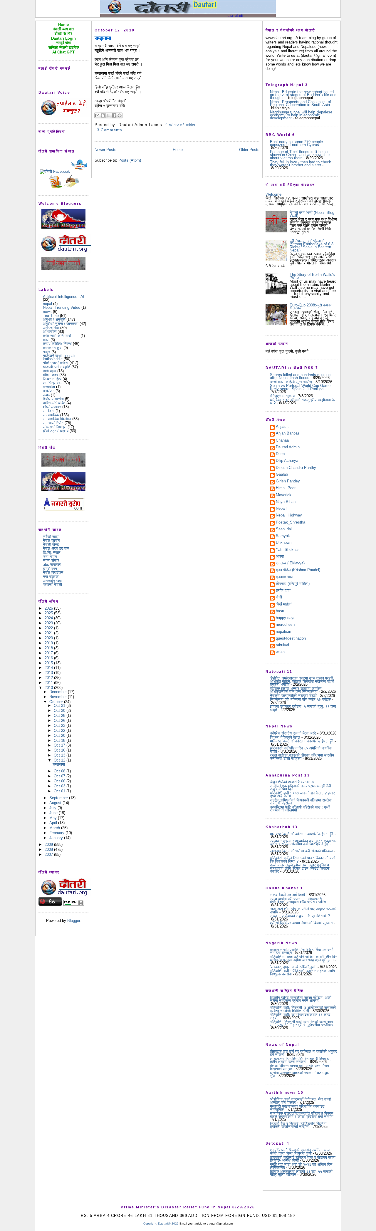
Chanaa (282, 440)
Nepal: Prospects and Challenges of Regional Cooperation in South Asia (300, 103)
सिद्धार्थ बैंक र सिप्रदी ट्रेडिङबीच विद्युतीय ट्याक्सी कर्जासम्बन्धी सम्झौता (298, 1125)
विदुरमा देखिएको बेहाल (285, 737)
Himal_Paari (286, 488)
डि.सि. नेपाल (52, 552)
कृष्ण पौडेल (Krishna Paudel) (298, 570)
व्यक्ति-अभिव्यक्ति (54, 403)
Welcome (273, 194)
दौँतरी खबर (50, 375)
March (55, 828)
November (58, 697)
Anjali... (282, 427)
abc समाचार (52, 564)
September (59, 798)
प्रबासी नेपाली (52, 584)
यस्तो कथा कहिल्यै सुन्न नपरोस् (291, 382)
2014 (49, 667)
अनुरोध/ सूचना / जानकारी (60, 323)
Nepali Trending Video (61, 307)
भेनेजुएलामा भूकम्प (282, 396)
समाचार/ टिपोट (53, 423)
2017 (49, 653)
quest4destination (291, 638)
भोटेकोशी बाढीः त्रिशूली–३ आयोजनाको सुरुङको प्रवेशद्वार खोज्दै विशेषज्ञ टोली (303, 1009)
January (56, 838)
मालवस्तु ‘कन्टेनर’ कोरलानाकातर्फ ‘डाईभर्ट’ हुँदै (301, 741)
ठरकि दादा (283, 591)
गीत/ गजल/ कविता (55, 362)
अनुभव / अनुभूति (54, 319)
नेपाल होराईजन (53, 572)
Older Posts (249, 149)
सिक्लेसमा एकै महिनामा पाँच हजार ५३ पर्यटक (300, 699)
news (47, 311)
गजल (46, 352)
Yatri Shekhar (287, 550)
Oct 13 (60, 755)
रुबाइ (46, 395)
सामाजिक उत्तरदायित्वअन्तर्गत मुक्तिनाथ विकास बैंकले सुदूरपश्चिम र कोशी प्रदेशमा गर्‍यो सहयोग (301, 1114)
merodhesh (285, 625)
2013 (49, 672)
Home (178, 149)
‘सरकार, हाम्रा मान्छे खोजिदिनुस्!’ (293, 967)
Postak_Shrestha (290, 522)
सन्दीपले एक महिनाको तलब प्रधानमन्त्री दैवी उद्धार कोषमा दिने (300, 787)
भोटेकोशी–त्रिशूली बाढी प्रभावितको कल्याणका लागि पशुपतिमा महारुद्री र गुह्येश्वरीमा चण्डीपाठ (301, 1023)
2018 (49, 648)
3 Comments (109, 130)
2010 (49, 687)
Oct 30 (60, 710)
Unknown (283, 543)
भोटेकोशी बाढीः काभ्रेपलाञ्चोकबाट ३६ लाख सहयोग (300, 1016)
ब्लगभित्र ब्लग (52, 383)
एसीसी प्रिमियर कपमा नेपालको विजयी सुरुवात (301, 923)
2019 (49, 643)
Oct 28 (60, 715)
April (53, 823)
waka (280, 652)
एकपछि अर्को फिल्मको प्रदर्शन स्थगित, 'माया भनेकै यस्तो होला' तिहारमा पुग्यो (300, 1151)
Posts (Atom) (129, 160)
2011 (49, 682)
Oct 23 (60, 725)
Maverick (283, 495)
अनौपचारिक (51, 328)
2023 (49, 623)
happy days (286, 618)
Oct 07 (60, 776)
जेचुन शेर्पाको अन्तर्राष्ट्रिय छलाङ (292, 782)
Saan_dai (284, 529)
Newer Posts (105, 149)
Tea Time (51, 315)
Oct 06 (60, 781)
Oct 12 (60, 760)
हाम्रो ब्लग (50, 568)
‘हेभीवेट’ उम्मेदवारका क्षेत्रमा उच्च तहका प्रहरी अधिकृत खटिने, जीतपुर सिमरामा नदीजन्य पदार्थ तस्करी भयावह (302, 681)
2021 (49, 633)
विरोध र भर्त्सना (53, 399)
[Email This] (97, 115)
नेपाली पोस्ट (51, 544)
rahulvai (282, 645)
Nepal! (281, 509)
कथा (46, 340)
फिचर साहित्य (52, 379)
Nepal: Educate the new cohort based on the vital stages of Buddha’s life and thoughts (303, 95)
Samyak (283, 536)
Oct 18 (60, 740)
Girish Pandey (288, 481)
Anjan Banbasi (288, 433)
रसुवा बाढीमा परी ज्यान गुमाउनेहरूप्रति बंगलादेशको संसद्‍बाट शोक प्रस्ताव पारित (298, 900)
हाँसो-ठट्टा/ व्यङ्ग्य (55, 431)
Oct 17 (60, 745)
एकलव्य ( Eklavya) (290, 563)
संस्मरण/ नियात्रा (54, 427)
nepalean (283, 632)
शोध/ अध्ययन (52, 407)
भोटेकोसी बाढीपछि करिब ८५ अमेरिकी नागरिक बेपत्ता (301, 749)
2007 (49, 854)
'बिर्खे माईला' (284, 604)
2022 (49, 628)
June (54, 813)
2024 (49, 618)
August (56, 803)
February (57, 833)
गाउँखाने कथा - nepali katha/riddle (59, 357)
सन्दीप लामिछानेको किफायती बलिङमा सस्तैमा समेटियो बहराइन (301, 801)
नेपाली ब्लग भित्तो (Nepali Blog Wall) (312, 214)
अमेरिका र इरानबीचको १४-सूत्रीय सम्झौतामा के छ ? (302, 401)
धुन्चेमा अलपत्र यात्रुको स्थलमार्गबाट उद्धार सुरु (300, 1074)
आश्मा (280, 557)
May (53, 818)
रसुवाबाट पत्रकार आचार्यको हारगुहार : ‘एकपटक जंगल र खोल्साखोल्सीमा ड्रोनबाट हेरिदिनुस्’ (303, 842)
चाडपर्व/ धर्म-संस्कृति (56, 367)
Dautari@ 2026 (168, 1223)
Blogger (73, 920)
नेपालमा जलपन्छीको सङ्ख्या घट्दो (293, 695)
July (53, 808)
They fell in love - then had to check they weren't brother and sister (300, 163)
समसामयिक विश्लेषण (57, 419)
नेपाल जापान (51, 540)
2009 (49, 844)
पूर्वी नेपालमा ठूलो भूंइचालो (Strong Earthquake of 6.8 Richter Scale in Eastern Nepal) (311, 245)
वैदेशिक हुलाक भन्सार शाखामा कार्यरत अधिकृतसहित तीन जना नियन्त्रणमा (295, 690)
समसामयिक (51, 415)
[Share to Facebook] (114, 115)
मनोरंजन (48, 391)
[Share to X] (108, 115)
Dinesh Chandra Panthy (296, 468)
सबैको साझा (51, 536)
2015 (49, 663)
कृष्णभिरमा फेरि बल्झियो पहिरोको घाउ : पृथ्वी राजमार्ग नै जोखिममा (300, 808)
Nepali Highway (289, 515)
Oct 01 (60, 791)
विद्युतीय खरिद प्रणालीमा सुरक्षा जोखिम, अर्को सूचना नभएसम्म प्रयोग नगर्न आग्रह (300, 999)
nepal (47, 303)
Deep (280, 454)
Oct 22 (60, 730)
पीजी (279, 597)
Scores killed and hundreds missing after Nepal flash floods (300, 376)
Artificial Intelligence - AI (63, 296)
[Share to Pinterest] (119, 115)
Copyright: (150, 1223)
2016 (49, 658)
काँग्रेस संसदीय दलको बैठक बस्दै (293, 733)
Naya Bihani (286, 502)
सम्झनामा (59, 764)
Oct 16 (60, 750)
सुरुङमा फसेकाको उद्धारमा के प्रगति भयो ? (300, 916)
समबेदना (48, 411)
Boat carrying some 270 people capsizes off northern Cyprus (296, 143)
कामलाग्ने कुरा (52, 348)
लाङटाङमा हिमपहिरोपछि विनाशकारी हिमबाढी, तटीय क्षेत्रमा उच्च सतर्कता (300, 1060)
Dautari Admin (288, 447)
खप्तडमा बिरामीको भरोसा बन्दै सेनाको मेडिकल (301, 851)
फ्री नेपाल (50, 556)
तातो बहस (49, 371)
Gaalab (282, 475)
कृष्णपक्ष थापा (284, 577)
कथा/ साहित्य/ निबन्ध (57, 343)
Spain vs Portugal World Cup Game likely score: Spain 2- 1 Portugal (300, 387)
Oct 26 (60, 720)
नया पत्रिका (51, 576)
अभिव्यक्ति (49, 331)
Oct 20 (60, 735)
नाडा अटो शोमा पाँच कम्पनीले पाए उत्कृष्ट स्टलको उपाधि (303, 910)
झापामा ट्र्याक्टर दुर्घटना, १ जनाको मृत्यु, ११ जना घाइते (303, 708)
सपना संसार (51, 560)
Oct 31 (60, 705)
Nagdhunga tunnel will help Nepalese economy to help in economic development (301, 115)
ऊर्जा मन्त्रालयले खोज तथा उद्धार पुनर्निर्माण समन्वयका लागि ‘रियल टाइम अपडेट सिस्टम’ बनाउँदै (300, 868)
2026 (49, 608)
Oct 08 (60, 771)
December (58, 692)
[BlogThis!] (103, 115)
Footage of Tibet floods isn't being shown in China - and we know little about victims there (300, 155)
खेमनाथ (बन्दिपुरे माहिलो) (293, 584)
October (56, 702)
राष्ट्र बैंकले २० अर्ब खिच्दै (287, 895)
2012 (49, 677)
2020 (49, 638)
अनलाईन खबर (53, 580)
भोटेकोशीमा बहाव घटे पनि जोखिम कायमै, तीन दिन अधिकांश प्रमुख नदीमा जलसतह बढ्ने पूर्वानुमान (303, 958)
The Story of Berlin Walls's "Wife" (312, 276)
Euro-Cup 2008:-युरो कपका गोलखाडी (311, 306)
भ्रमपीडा (49, 387)
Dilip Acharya (287, 461)
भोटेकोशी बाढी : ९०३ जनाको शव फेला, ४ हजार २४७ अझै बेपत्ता (302, 794)
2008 (49, 849)
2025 (49, 613)
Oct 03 (60, 786)
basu (280, 611)
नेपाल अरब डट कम (56, 548)
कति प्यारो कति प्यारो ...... (61, 335)
